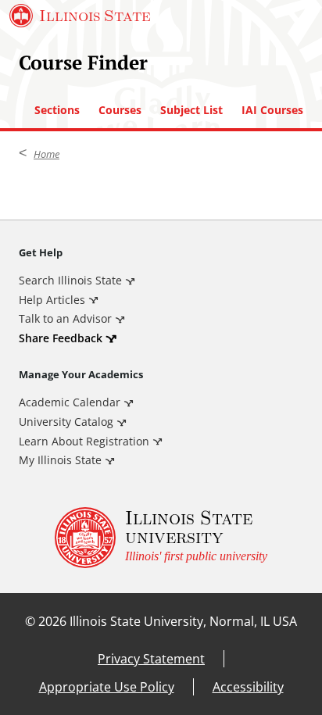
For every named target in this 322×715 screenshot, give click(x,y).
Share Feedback (60, 338)
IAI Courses (272, 110)
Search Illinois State (70, 280)
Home (46, 154)
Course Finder (83, 62)
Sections (57, 110)
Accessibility (248, 686)
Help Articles (52, 299)
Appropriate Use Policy (106, 686)
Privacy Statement (151, 658)
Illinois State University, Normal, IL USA (183, 621)
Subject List (191, 110)
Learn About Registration (84, 441)
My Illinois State (60, 459)
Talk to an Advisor (65, 318)
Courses (119, 110)
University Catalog (66, 421)
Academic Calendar (69, 402)
